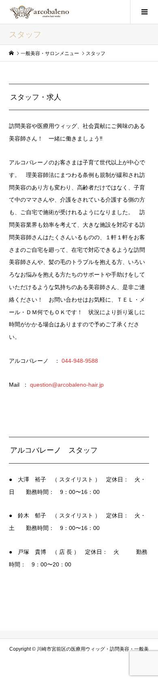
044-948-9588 (80, 361)
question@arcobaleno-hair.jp (67, 384)
